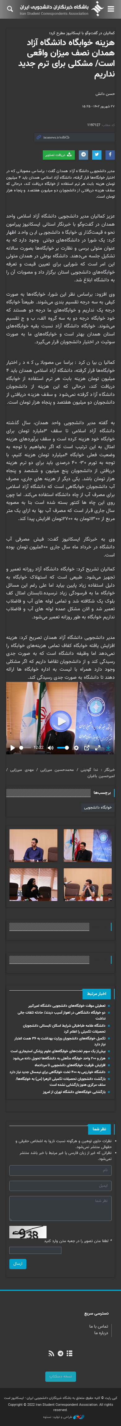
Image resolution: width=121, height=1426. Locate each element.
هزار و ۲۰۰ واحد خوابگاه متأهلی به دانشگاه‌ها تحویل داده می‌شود (59, 1058)
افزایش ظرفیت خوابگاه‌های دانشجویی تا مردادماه (70, 1065)
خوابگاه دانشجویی (98, 807)
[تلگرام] (60, 1354)
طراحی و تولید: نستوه (58, 1417)
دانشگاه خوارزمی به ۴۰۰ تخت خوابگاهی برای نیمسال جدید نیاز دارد (57, 1072)
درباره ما (101, 1333)
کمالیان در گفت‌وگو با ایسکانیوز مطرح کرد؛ (82, 33)
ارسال (17, 1264)
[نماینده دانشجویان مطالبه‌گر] (88, 884)
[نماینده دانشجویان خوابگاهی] (33, 884)
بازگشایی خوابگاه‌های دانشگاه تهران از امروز (74, 1092)
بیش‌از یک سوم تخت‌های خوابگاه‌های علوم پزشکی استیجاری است (58, 1051)
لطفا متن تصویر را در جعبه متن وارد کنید (78, 1241)
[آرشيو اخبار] (70, 1354)
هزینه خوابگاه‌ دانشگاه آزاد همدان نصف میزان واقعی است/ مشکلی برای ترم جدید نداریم (66, 58)
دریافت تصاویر (55, 155)
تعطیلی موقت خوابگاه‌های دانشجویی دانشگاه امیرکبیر (66, 1006)
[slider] (25, 748)
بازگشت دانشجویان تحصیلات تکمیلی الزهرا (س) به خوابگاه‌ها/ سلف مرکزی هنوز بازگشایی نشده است (60, 1082)
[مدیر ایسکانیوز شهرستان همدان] (33, 845)
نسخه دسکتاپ (60, 1376)
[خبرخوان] (51, 1354)
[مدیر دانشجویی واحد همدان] (88, 845)
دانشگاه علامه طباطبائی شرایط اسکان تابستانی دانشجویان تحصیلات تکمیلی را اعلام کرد (64, 1028)
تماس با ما (98, 1326)
